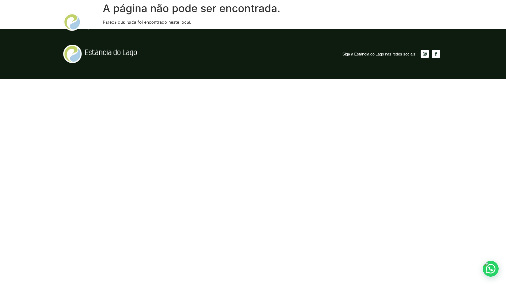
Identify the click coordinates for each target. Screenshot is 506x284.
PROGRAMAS (270, 22)
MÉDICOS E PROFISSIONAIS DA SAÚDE (397, 22)
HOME (183, 22)
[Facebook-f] (436, 54)
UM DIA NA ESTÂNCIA (223, 22)
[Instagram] (425, 54)
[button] (491, 269)
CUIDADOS (307, 22)
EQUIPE (338, 22)
